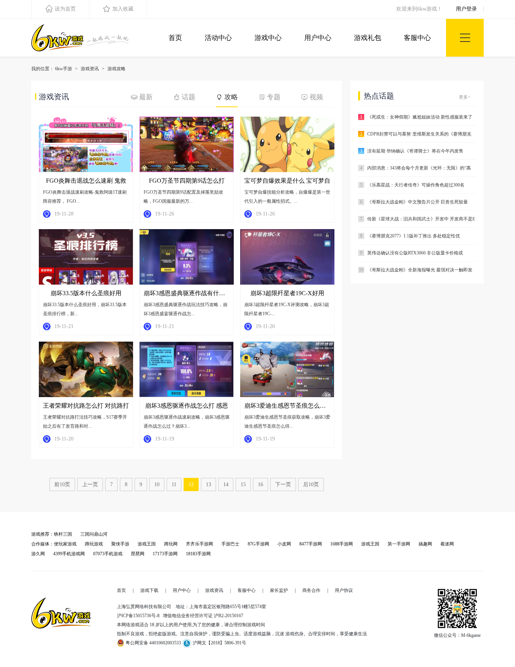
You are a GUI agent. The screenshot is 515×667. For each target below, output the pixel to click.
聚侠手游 (120, 544)
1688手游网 (341, 544)
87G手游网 (258, 544)
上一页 (90, 484)
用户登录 (466, 9)
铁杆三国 (63, 534)
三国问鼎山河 (93, 534)
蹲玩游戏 (94, 544)
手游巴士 (230, 544)
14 (225, 484)
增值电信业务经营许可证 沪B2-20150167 (203, 615)
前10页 (62, 484)
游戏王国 (147, 544)
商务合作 (311, 590)
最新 (146, 97)
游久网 (38, 553)
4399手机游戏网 (69, 553)
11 (174, 484)
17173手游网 (165, 553)
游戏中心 (268, 38)
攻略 (231, 97)
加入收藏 (122, 9)
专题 (273, 97)
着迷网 (447, 544)
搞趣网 (425, 544)
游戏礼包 (367, 38)
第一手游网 (399, 544)
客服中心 (417, 38)
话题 (188, 97)
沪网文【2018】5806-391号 (221, 642)
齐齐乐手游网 (199, 544)
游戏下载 (149, 590)
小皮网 (284, 544)
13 (208, 484)
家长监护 (279, 590)
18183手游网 (198, 553)
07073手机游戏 (108, 553)
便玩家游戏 (65, 544)
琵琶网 (137, 553)
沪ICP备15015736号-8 (138, 615)
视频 (316, 97)
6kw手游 (63, 68)
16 (260, 484)
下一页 (283, 484)
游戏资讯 (90, 68)
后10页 (311, 484)
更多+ (465, 97)
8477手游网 (310, 544)
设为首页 (65, 9)
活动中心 (218, 38)
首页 (175, 38)
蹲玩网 (171, 544)
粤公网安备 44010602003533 (152, 642)
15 (243, 484)
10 (156, 484)
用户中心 (317, 38)
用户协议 (344, 590)
